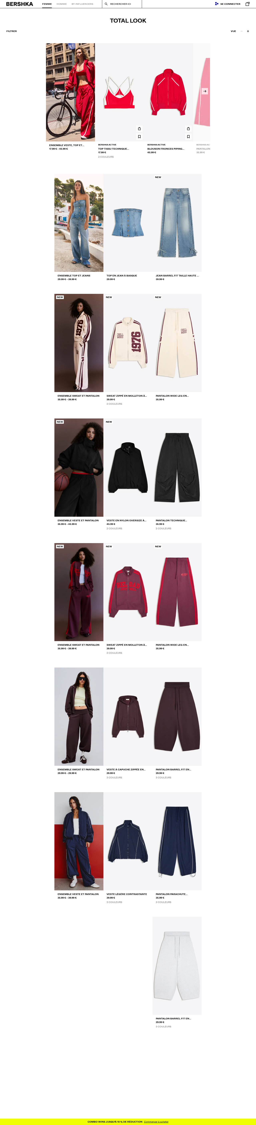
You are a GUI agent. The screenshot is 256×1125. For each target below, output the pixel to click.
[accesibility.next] (205, 91)
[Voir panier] (247, 4)
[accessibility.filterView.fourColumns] (248, 31)
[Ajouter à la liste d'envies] (139, 136)
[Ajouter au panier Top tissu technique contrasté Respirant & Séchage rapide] (139, 128)
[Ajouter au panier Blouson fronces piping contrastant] (188, 128)
